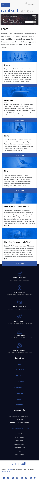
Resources (19, 381)
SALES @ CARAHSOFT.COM (19, 428)
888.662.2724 (33, 4)
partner (19, 393)
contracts (19, 387)
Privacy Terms (6, 471)
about (19, 399)
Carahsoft (10, 469)
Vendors (19, 364)
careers (19, 405)
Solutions (19, 370)
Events (19, 376)
